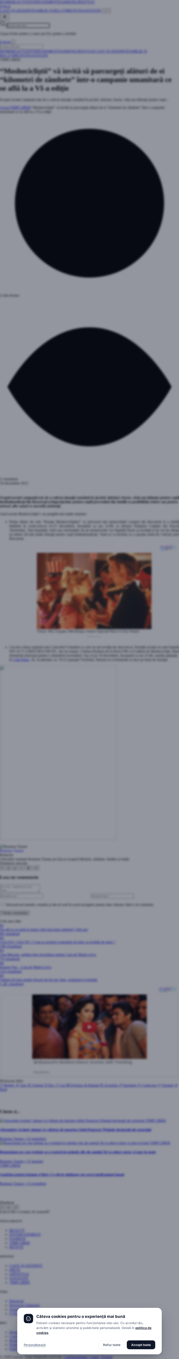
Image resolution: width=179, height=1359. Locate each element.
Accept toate (141, 1345)
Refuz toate (111, 1345)
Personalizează (34, 1345)
